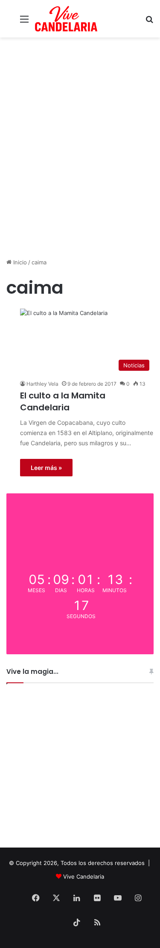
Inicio (19, 262)
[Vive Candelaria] (66, 19)
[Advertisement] (80, 172)
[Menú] (24, 22)
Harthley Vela (42, 384)
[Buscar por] (149, 22)
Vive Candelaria (83, 876)
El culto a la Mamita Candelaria (62, 401)
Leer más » (46, 467)
